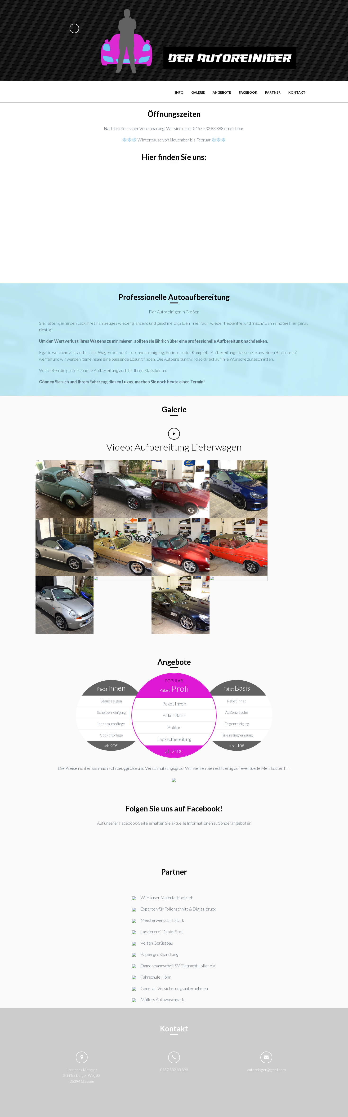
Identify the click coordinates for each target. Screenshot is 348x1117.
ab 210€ (174, 751)
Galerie (198, 92)
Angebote (222, 92)
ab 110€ (236, 745)
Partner (273, 92)
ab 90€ (111, 745)
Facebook (248, 92)
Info (179, 92)
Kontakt (296, 92)
